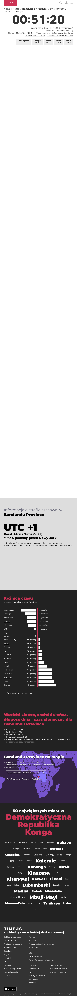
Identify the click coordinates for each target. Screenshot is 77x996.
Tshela (37, 903)
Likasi (56, 879)
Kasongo (52, 867)
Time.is (10, 3)
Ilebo (59, 854)
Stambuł (7, 659)
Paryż (48, 42)
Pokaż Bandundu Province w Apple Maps (24, 779)
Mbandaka (53, 891)
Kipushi (56, 873)
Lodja (9, 885)
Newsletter (33, 948)
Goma (50, 854)
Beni (42, 843)
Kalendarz (8, 965)
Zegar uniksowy (35, 956)
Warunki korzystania (58, 969)
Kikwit (64, 867)
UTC (5, 629)
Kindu (20, 873)
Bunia (37, 848)
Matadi (37, 891)
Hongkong (8, 670)
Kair (5, 651)
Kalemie (45, 861)
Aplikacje (33, 937)
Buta (45, 849)
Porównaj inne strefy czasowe (19, 693)
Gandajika (12, 854)
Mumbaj (7, 666)
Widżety (32, 941)
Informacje (33, 979)
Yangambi (38, 909)
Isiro (11, 860)
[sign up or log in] (66, 4)
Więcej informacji (43, 33)
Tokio (68, 42)
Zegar (6, 955)
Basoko (33, 843)
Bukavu (64, 843)
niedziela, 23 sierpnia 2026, (52, 28)
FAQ (30, 972)
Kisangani (18, 879)
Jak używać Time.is (37, 976)
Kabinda (29, 861)
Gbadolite (26, 855)
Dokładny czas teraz (12, 937)
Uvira (67, 903)
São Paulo (8, 625)
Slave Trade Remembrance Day (59, 31)
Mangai (66, 885)
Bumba (26, 848)
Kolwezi (39, 879)
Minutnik (7, 958)
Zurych (7, 647)
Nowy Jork (8, 618)
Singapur (8, 674)
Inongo (68, 855)
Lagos (6, 633)
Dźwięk (7, 976)
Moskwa (7, 655)
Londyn (37, 42)
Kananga (37, 867)
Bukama (50, 843)
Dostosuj (32, 965)
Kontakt (32, 983)
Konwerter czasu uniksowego (41, 960)
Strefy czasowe (10, 948)
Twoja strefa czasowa (13, 944)
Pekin (58, 42)
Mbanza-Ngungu (18, 897)
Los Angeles (23, 42)
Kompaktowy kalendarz (14, 969)
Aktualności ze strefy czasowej (41, 944)
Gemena (38, 854)
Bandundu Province (16, 842)
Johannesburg (10, 640)
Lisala (67, 879)
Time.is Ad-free (35, 969)
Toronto (7, 621)
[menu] (72, 3)
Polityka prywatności (58, 972)
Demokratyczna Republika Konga (38, 824)
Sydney (7, 685)
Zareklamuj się (56, 965)
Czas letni (8, 951)
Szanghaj (8, 677)
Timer (6, 962)
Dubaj (6, 662)
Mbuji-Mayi (43, 897)
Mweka (63, 897)
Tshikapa (51, 903)
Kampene (21, 867)
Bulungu (16, 849)
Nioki (30, 903)
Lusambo (56, 885)
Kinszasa (38, 873)
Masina (21, 891)
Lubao (16, 885)
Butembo (56, 848)
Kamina (10, 867)
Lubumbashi (36, 885)
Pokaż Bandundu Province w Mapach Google (26, 773)
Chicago (7, 614)
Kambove (63, 861)
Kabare (20, 861)
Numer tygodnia (11, 972)
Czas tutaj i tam (10, 941)
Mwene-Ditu (15, 903)
